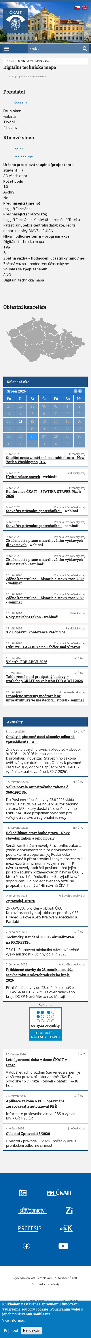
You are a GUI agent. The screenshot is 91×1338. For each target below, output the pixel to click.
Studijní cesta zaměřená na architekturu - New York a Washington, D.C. (45, 459)
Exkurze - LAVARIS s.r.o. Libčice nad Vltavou (43, 647)
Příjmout (11, 1330)
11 (20, 421)
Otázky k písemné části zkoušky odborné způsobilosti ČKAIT (40, 739)
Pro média (38, 1284)
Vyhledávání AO (24, 1278)
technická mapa (23, 156)
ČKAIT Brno (21, 102)
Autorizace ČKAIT (66, 1278)
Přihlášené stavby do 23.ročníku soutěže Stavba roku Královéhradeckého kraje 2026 (40, 975)
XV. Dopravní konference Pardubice (35, 632)
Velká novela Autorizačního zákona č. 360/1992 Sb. (37, 790)
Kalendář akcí (18, 381)
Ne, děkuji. (31, 1330)
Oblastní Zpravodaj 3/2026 (28, 1133)
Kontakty (54, 1284)
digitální (19, 148)
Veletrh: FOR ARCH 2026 (26, 661)
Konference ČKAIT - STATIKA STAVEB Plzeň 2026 (43, 493)
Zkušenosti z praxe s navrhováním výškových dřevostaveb (44, 542)
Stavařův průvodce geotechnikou (34, 510)
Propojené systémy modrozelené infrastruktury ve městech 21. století (36, 697)
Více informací (13, 1320)
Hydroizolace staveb (23, 476)
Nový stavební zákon (23, 617)
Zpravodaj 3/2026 (20, 901)
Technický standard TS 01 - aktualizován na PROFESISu (40, 940)
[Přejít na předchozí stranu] (76, 391)
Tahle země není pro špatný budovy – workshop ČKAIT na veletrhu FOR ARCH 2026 (44, 678)
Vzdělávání (45, 1278)
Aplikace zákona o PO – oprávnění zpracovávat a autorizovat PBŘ (35, 1104)
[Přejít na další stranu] (80, 391)
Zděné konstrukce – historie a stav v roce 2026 (45, 578)
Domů (10, 61)
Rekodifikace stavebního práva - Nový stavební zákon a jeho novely (38, 835)
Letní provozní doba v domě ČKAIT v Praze (36, 1062)
